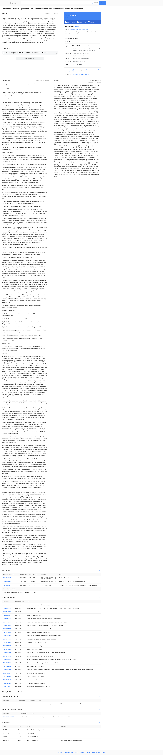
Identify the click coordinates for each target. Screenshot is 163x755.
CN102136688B (7, 605)
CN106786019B (7, 680)
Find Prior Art (82, 22)
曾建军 (83, 29)
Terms (88, 752)
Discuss (90, 74)
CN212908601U (7, 663)
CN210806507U (7, 676)
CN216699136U (7, 632)
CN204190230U (7, 618)
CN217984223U (7, 666)
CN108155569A (7, 581)
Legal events (77, 70)
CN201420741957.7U (8, 704)
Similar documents (87, 70)
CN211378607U (7, 642)
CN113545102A (7, 585)
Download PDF (71, 22)
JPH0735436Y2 (7, 673)
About (60, 752)
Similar (92, 22)
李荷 (87, 29)
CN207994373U (7, 622)
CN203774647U (7, 625)
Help (103, 752)
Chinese (77, 26)
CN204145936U (7, 612)
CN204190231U (7, 608)
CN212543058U (7, 656)
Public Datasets (79, 752)
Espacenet (75, 74)
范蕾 (75, 29)
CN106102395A (7, 578)
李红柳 (72, 29)
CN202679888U (7, 646)
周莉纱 (79, 29)
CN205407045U (7, 683)
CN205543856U (7, 686)
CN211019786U (7, 649)
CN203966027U (7, 615)
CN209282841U (7, 659)
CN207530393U (7, 669)
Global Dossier (83, 74)
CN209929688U (7, 635)
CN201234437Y (7, 629)
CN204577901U (7, 639)
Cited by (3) (71, 70)
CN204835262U (7, 652)
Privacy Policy (96, 752)
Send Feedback (68, 752)
